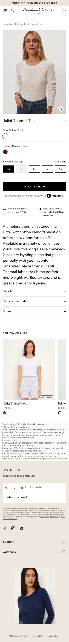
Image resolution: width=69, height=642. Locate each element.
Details (7, 291)
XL (60, 169)
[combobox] (10, 488)
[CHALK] (5, 136)
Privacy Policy (54, 517)
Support (8, 542)
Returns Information (16, 301)
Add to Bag (34, 186)
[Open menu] (5, 11)
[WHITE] (12, 136)
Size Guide (60, 162)
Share (7, 311)
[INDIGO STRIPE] (4, 412)
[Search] (13, 10)
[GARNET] (5, 151)
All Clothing (16, 24)
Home (6, 24)
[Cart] (64, 10)
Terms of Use (44, 517)
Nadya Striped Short (15, 404)
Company (9, 552)
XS (8, 169)
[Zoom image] (61, 109)
